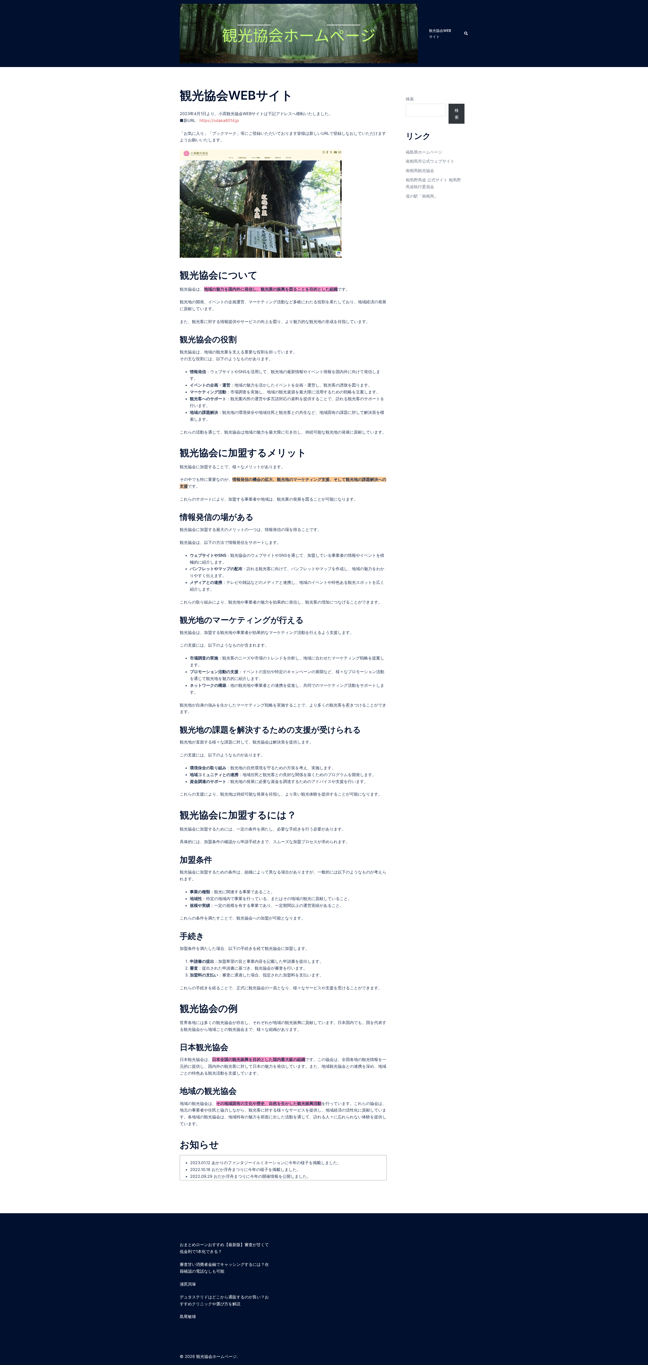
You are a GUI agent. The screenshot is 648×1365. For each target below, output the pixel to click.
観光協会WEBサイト (440, 33)
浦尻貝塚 (188, 1284)
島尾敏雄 (188, 1316)
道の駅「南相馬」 (422, 196)
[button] (466, 34)
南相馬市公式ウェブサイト (430, 161)
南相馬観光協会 (420, 170)
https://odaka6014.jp (219, 120)
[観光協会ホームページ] (299, 33)
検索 (410, 98)
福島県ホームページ (424, 152)
